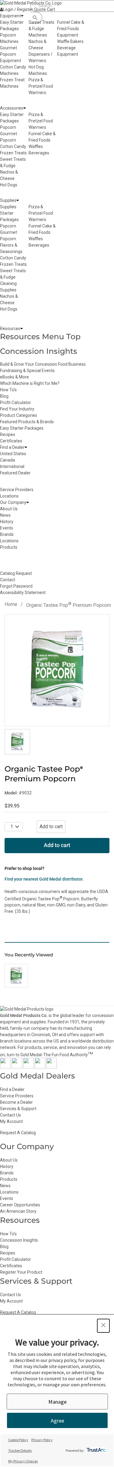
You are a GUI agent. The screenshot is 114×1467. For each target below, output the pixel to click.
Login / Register (18, 9)
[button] (103, 1325)
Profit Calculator (15, 402)
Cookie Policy (18, 1439)
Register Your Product (21, 1272)
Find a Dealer (12, 1089)
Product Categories (18, 415)
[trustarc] (95, 1450)
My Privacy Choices (23, 1461)
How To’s (8, 1233)
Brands (7, 1172)
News (5, 1185)
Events (6, 1198)
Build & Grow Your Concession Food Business (43, 364)
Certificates (11, 440)
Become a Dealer (16, 1102)
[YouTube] (40, 1066)
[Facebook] (5, 1066)
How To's (8, 389)
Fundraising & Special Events (27, 370)
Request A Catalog (18, 1132)
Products (8, 1179)
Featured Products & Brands (27, 421)
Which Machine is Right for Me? (30, 383)
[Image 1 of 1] (17, 742)
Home (11, 604)
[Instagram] (28, 1066)
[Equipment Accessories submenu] (24, 108)
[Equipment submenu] (22, 16)
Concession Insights (38, 351)
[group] (57, 670)
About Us (9, 1160)
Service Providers (16, 1095)
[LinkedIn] (51, 1066)
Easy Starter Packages (21, 428)
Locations (9, 1192)
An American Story (18, 1211)
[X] (17, 1066)
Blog (4, 396)
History (6, 1166)
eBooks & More (14, 377)
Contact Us (10, 1115)
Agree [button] (57, 1420)
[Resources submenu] (21, 328)
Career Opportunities (20, 1204)
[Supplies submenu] (17, 200)
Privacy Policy (42, 1439)
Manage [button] (57, 1401)
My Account (11, 1121)
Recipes (7, 434)
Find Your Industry (17, 408)
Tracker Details (20, 1450)
